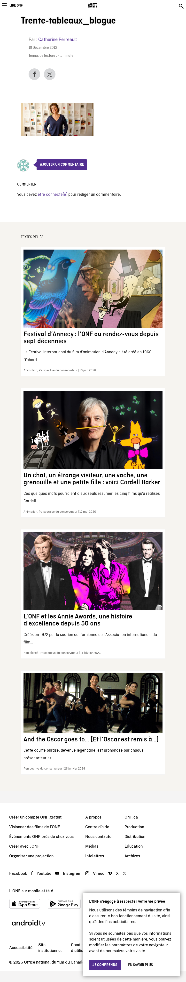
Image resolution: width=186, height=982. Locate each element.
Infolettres (94, 856)
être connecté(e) (52, 194)
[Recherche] (181, 6)
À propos (93, 817)
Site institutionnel (50, 947)
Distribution (134, 836)
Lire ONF (16, 5)
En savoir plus (140, 965)
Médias (91, 846)
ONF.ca (131, 817)
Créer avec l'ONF (24, 846)
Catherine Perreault (57, 39)
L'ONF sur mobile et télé (31, 891)
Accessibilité (20, 947)
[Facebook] (34, 74)
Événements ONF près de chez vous (41, 836)
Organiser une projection (31, 856)
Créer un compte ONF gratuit (35, 817)
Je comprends (105, 965)
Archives (132, 856)
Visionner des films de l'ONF (34, 827)
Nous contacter (99, 836)
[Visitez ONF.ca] (100, 5)
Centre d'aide (97, 827)
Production (134, 827)
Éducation (133, 846)
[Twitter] (49, 74)
